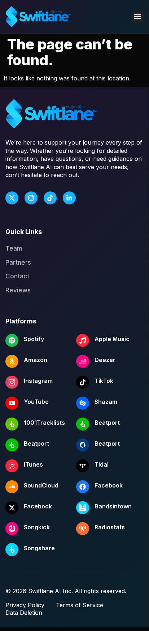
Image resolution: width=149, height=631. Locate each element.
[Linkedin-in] (69, 197)
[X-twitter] (11, 197)
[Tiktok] (50, 197)
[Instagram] (31, 197)
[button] (137, 17)
